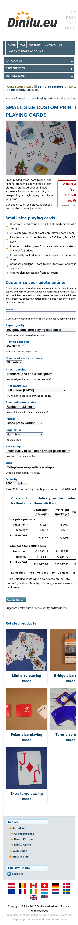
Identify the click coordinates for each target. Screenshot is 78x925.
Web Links (20, 851)
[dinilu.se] (66, 891)
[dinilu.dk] (66, 885)
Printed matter (25, 98)
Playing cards (45, 98)
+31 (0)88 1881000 (50, 86)
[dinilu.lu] (44, 891)
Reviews (34, 44)
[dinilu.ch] (44, 885)
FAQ (22, 44)
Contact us (53, 44)
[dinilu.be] (23, 885)
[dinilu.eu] (12, 891)
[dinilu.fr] (23, 891)
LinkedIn (17, 873)
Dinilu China (22, 844)
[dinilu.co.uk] (33, 897)
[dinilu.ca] (33, 885)
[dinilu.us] (44, 897)
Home (11, 44)
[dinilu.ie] (33, 891)
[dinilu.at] (12, 885)
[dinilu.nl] (55, 891)
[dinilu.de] (55, 885)
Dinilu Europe (23, 839)
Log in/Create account (25, 51)
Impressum (20, 856)
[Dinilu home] (32, 18)
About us (19, 828)
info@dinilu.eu (22, 90)
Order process (24, 833)
